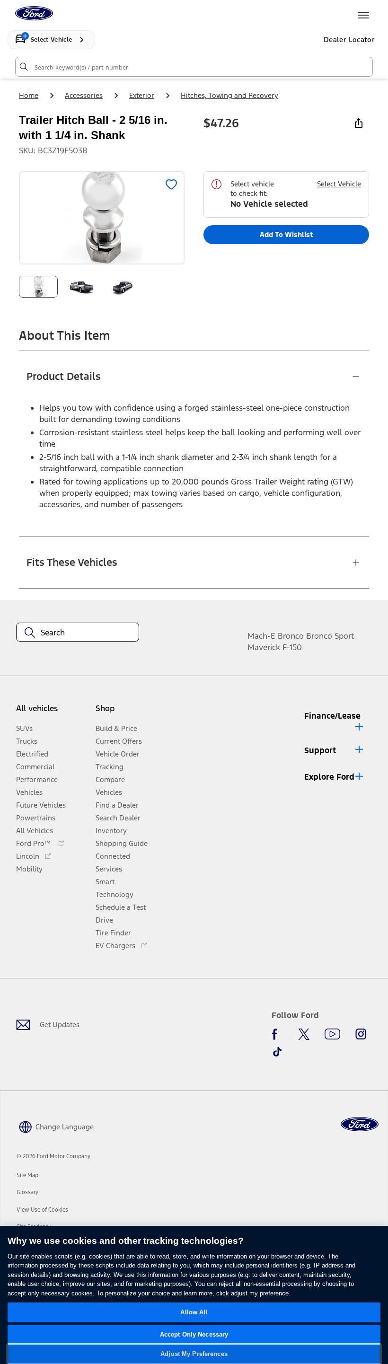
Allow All (193, 1312)
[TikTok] (277, 1051)
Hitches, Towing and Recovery (229, 95)
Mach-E (261, 636)
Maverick (263, 647)
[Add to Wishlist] (171, 184)
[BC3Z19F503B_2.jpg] (81, 287)
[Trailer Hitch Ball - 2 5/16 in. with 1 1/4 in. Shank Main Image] (38, 287)
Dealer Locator (349, 39)
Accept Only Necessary (194, 1334)
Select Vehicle (339, 183)
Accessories (84, 95)
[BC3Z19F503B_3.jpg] (123, 287)
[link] (27, 1175)
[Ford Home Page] (360, 1124)
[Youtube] (332, 1034)
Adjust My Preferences (194, 1353)
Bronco (291, 636)
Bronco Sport (330, 636)
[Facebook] (277, 1034)
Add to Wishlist (286, 234)
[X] (303, 1034)
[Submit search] (23, 66)
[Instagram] (361, 1034)
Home (28, 95)
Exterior (141, 95)
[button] (124, 712)
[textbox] (77, 632)
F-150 (292, 647)
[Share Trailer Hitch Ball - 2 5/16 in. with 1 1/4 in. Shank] (358, 123)
